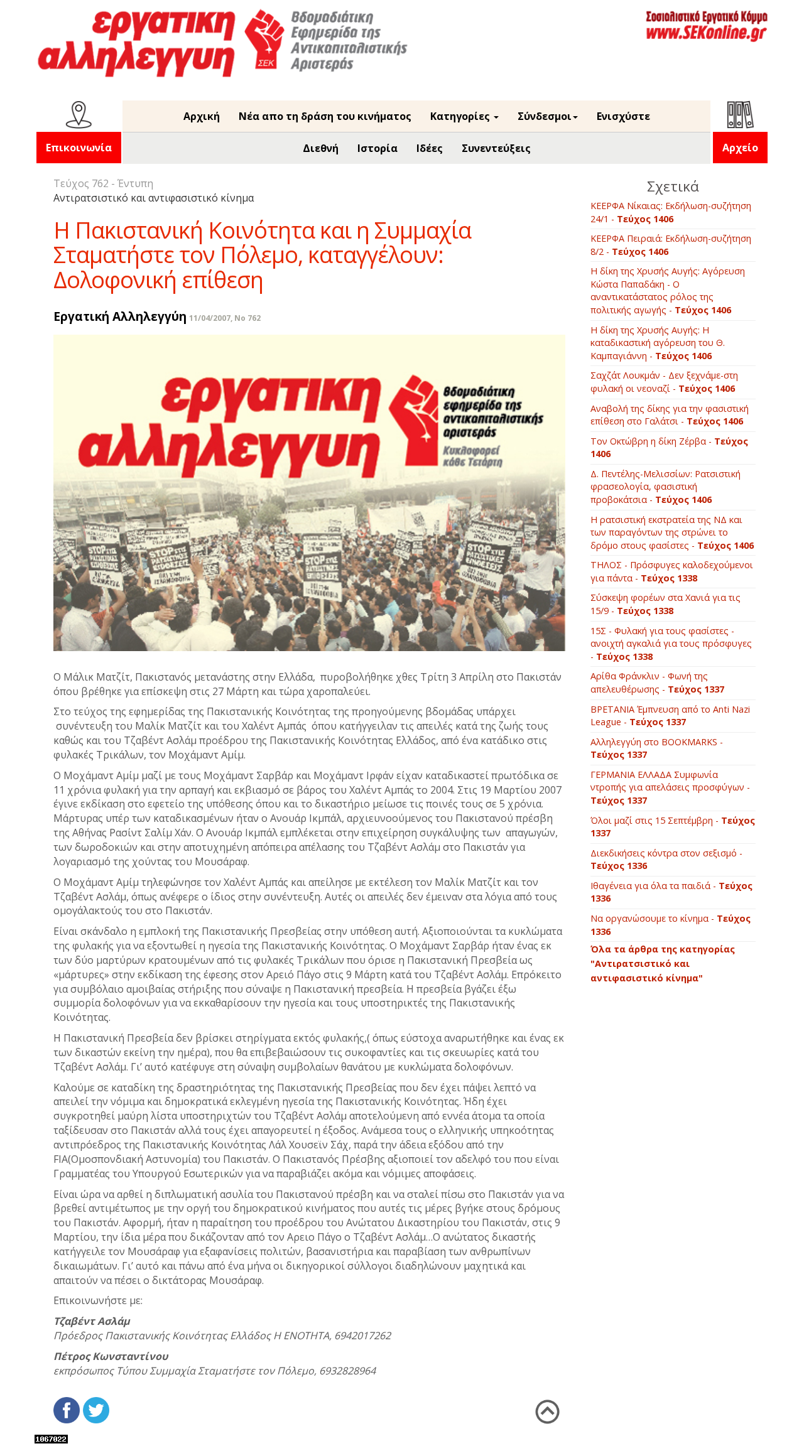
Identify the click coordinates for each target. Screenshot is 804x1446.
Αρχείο (740, 147)
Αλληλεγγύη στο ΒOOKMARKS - (656, 748)
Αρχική (201, 116)
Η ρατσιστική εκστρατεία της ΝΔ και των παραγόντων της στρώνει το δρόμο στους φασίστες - (672, 532)
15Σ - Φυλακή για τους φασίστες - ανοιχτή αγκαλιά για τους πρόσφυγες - (671, 643)
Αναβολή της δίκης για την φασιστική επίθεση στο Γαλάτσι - (669, 415)
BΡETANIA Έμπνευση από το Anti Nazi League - (670, 715)
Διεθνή (321, 148)
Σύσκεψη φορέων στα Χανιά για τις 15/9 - (665, 604)
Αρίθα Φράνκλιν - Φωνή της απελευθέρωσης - (657, 682)
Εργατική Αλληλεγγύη (120, 316)
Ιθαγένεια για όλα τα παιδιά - (671, 892)
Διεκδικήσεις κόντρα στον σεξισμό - (666, 859)
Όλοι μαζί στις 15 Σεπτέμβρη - (672, 826)
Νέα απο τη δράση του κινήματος (325, 116)
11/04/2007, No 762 (225, 318)
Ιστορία (377, 148)
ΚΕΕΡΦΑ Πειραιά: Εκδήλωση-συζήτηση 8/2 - (670, 244)
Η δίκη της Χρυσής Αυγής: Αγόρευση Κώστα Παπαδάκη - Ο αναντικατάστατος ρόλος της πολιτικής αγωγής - (667, 290)
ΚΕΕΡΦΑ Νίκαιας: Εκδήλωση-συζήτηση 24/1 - (670, 212)
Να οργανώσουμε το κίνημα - (670, 924)
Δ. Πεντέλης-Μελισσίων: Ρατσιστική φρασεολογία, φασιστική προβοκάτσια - (665, 486)
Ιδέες (429, 148)
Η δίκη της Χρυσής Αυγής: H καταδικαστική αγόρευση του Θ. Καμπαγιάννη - (657, 343)
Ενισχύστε (623, 116)
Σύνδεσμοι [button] (545, 116)
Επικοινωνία (79, 147)
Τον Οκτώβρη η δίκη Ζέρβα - (669, 447)
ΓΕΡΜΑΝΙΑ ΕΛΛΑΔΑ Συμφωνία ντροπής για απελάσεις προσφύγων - (670, 787)
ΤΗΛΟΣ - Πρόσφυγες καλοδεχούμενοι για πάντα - (671, 571)
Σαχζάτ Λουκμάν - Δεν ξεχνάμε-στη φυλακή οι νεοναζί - (664, 381)
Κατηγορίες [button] (461, 116)
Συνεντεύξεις (496, 148)
